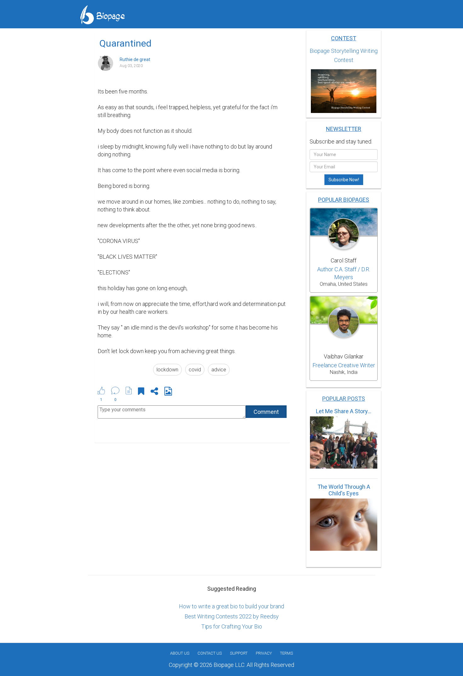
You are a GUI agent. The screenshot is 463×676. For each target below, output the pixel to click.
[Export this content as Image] (168, 392)
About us (179, 653)
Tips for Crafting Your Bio (231, 626)
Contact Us (209, 653)
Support (239, 653)
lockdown (167, 370)
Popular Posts (343, 398)
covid (195, 370)
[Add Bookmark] (141, 392)
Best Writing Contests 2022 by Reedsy (232, 616)
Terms (286, 653)
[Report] (129, 390)
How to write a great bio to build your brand (231, 606)
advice (218, 370)
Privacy (264, 653)
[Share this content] (154, 392)
